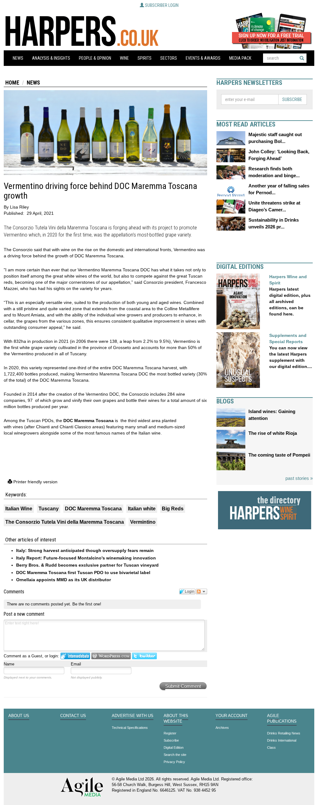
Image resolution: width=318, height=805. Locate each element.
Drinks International (281, 740)
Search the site (175, 755)
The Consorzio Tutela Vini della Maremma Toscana (64, 522)
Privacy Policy (174, 762)
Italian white (142, 508)
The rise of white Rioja (272, 433)
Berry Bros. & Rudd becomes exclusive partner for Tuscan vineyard (87, 565)
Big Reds (173, 508)
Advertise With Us (132, 716)
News (18, 58)
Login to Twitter (144, 656)
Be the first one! (86, 604)
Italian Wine (18, 508)
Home (12, 82)
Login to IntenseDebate (75, 656)
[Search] (302, 58)
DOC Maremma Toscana (88, 420)
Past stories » (299, 478)
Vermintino (143, 522)
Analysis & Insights (51, 58)
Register (170, 733)
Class (271, 747)
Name (9, 664)
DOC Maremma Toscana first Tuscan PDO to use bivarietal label (83, 572)
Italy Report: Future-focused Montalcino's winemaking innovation (86, 557)
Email (76, 664)
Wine (124, 58)
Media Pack (240, 58)
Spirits (145, 58)
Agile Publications (282, 719)
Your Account (232, 716)
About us (18, 716)
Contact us (73, 716)
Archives (222, 727)
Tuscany (49, 508)
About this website (176, 719)
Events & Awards (203, 58)
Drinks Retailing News (283, 733)
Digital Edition (174, 747)
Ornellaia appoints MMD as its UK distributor (63, 579)
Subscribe (292, 99)
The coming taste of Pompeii (279, 455)
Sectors (168, 58)
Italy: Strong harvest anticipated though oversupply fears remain (85, 550)
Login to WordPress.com (111, 656)
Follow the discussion (201, 591)
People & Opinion (95, 58)
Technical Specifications (130, 727)
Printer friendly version (34, 481)
